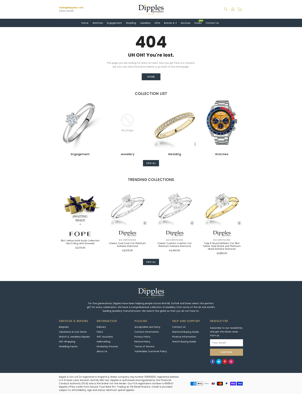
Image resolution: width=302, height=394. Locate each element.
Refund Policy (142, 341)
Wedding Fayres (68, 346)
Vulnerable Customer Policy (150, 351)
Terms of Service (144, 346)
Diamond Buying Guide (185, 331)
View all (151, 163)
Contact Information (146, 331)
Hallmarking (103, 341)
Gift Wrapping (67, 341)
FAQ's (100, 331)
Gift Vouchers (105, 336)
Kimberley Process (107, 346)
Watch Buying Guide (184, 341)
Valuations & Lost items (73, 331)
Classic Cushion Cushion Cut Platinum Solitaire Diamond (174, 245)
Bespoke (64, 327)
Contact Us (178, 327)
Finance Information (184, 336)
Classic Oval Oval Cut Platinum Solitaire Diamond (127, 245)
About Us (102, 351)
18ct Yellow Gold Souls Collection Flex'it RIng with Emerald (80, 242)
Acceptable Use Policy (147, 327)
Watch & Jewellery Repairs (74, 336)
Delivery (101, 327)
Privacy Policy (142, 336)
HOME (151, 77)
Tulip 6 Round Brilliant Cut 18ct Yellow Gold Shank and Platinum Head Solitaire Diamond (222, 246)
